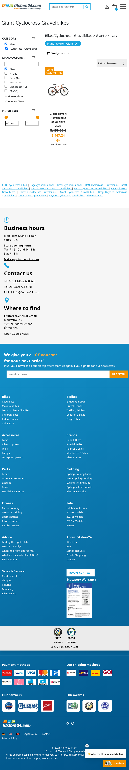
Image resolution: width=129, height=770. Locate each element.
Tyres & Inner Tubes (13, 478)
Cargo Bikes (73, 419)
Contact (71, 559)
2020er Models (75, 512)
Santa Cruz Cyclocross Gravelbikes (51, 188)
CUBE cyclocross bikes (15, 185)
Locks (5, 440)
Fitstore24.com (69, 747)
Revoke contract (80, 572)
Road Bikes (8, 401)
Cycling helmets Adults (79, 487)
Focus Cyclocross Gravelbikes (91, 188)
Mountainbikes (10, 406)
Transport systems (12, 457)
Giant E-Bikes (74, 457)
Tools (5, 448)
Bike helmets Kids (77, 491)
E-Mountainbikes (76, 401)
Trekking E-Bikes (76, 410)
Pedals (5, 474)
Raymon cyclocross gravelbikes (66, 195)
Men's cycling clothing (79, 478)
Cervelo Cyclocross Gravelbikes (38, 192)
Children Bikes (10, 414)
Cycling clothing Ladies (80, 474)
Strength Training (12, 512)
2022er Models (75, 521)
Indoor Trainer (10, 419)
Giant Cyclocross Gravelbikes (77, 192)
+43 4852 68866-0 (24, 281)
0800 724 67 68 (23, 287)
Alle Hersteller (95, 195)
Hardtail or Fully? (11, 546)
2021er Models (75, 516)
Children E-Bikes (76, 414)
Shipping (7, 580)
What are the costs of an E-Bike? (20, 555)
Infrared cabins (10, 521)
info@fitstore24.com (26, 292)
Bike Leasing (9, 593)
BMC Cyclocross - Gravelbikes (102, 185)
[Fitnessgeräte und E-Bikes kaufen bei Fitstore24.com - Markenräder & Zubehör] (21, 6)
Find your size (60, 53)
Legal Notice (31, 733)
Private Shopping (76, 555)
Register (118, 374)
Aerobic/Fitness (10, 525)
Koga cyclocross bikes (42, 185)
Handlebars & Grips (13, 491)
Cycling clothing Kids (78, 482)
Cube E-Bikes (74, 440)
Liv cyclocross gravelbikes (32, 195)
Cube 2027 (8, 423)
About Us (72, 542)
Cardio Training (10, 508)
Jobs (69, 546)
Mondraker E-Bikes (77, 453)
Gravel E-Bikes (74, 406)
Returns (6, 584)
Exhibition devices (77, 508)
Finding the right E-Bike (15, 542)
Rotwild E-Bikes (75, 444)
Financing (7, 589)
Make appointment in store (21, 259)
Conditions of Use (12, 576)
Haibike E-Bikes (75, 448)
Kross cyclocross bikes (70, 185)
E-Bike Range (9, 559)
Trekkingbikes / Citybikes (16, 410)
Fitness (70, 525)
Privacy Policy (9, 738)
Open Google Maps (16, 333)
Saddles (6, 482)
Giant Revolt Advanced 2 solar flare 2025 (58, 120)
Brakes (6, 487)
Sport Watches (10, 516)
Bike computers (10, 444)
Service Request (75, 550)
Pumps (6, 453)
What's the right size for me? (18, 550)
